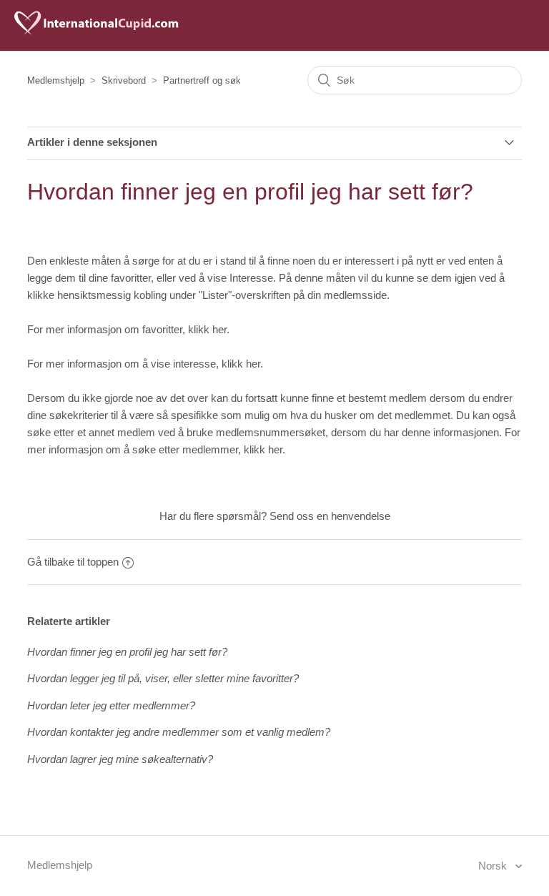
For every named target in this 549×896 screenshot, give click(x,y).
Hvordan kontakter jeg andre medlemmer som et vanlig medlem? (178, 732)
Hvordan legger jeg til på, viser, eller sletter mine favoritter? (163, 678)
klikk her (207, 329)
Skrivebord (124, 80)
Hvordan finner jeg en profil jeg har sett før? (127, 652)
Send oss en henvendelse (329, 516)
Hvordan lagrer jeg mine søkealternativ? (120, 759)
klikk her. (264, 449)
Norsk (494, 866)
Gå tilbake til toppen (73, 562)
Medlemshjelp (55, 80)
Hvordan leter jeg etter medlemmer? (111, 705)
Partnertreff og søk (202, 80)
